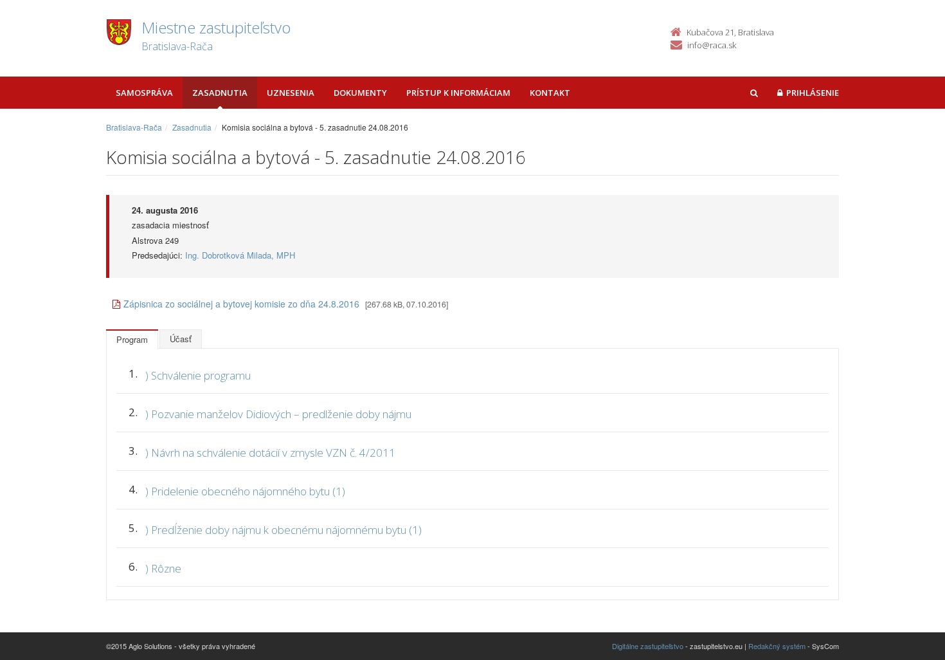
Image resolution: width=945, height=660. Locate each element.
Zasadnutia (220, 92)
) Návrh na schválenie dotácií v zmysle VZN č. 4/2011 (270, 452)
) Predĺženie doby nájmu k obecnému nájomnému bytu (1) (283, 529)
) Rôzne (163, 568)
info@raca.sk (711, 45)
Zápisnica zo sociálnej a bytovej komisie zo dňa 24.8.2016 (241, 303)
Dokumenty (360, 92)
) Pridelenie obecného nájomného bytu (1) (245, 491)
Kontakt (550, 92)
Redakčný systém (777, 646)
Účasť (181, 339)
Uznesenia (290, 92)
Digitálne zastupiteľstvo (647, 646)
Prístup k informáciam (458, 92)
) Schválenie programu (198, 375)
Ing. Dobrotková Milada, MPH (240, 255)
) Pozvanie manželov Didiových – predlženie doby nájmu (278, 414)
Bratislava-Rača (134, 127)
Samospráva (144, 92)
